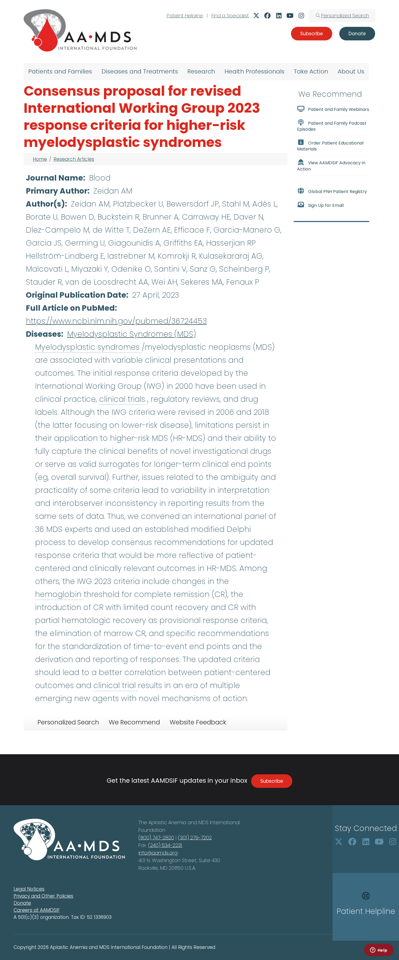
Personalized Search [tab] (68, 722)
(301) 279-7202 (195, 837)
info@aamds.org (158, 852)
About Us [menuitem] (351, 71)
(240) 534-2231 (165, 845)
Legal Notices (29, 889)
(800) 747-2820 (156, 837)
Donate (22, 903)
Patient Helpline (185, 15)
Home (40, 159)
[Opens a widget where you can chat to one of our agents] (379, 950)
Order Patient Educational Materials (330, 146)
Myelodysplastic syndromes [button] (88, 347)
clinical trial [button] (115, 685)
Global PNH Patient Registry (337, 191)
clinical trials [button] (123, 399)
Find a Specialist (230, 15)
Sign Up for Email (326, 205)
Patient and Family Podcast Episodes (331, 126)
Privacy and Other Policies (43, 896)
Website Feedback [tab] (198, 722)
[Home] (80, 30)
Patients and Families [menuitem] (60, 71)
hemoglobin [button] (59, 594)
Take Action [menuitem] (311, 71)
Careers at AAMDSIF (37, 910)
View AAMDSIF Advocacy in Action (331, 166)
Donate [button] (357, 33)
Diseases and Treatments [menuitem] (140, 71)
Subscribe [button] (311, 33)
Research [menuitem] (201, 71)
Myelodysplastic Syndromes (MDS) (131, 334)
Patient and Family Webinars (338, 109)
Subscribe (271, 781)
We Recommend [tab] (134, 722)
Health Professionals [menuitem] (254, 71)
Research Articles (73, 159)
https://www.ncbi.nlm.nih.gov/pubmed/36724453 (116, 321)
